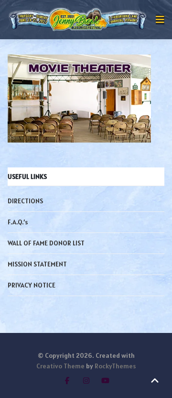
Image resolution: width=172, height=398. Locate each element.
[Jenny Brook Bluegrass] (78, 19)
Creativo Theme (60, 366)
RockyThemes (115, 366)
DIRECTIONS (25, 201)
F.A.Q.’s (18, 222)
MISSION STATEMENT (37, 264)
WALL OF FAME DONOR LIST (46, 243)
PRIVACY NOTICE (31, 285)
